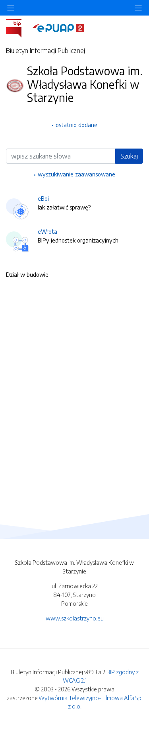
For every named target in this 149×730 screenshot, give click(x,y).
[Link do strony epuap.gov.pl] (58, 27)
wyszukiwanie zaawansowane (76, 174)
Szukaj (129, 156)
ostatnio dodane (76, 124)
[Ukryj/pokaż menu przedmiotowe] (10, 7)
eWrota (47, 231)
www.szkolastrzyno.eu (75, 618)
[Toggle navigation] (138, 7)
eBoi (43, 198)
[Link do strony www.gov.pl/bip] (18, 27)
